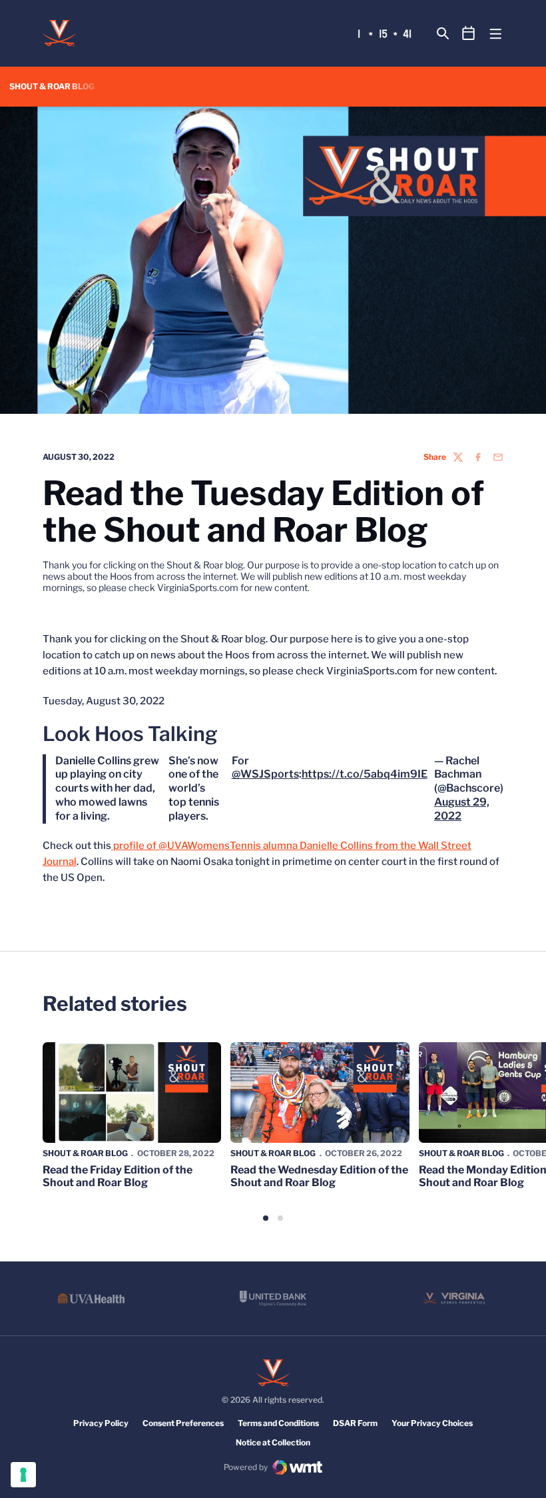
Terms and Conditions (278, 1423)
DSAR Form (355, 1423)
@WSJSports (265, 774)
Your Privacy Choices (432, 1423)
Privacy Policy (101, 1423)
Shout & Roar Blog (85, 1153)
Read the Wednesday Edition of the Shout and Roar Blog (319, 1176)
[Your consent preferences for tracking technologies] (23, 1474)
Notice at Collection (273, 1442)
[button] (265, 1218)
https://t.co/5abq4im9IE (364, 774)
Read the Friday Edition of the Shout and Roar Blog (117, 1176)
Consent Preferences (183, 1423)
